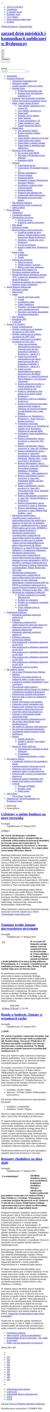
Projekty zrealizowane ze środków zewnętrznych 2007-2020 (27, 330)
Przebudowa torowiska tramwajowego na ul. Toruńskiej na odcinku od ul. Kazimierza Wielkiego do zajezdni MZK (33, 427)
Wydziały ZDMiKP (26, 786)
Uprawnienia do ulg (26, 165)
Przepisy (16, 163)
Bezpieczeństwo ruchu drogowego (27, 230)
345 (8, 1367)
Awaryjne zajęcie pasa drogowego (27, 711)
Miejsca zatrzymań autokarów (31, 267)
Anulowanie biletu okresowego (31, 195)
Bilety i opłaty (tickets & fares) (25, 103)
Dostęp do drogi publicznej (24, 746)
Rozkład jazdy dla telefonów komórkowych (30, 94)
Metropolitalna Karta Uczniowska (27, 205)
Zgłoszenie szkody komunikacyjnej (27, 704)
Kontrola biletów (25, 190)
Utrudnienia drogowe (21, 215)
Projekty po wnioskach (28, 600)
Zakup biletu (17, 128)
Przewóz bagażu (25, 175)
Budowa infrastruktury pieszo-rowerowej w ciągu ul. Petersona (32, 504)
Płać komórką (18, 317)
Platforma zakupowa (21, 637)
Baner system (18, 252)
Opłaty (15, 294)
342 (8, 1359)
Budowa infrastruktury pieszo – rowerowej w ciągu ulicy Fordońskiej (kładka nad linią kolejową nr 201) (31, 479)
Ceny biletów (12, 17)
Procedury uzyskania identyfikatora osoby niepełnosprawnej (33, 308)
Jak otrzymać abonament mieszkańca (28, 729)
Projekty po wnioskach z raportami (33, 602)
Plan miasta (17, 225)
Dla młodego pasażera (22, 202)
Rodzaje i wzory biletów (28, 116)
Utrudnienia (12, 9)
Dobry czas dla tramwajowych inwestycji (25, 1343)
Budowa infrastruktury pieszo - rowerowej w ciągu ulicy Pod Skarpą (31, 441)
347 (8, 1372)
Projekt (21, 257)
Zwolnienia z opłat (26, 302)
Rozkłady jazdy (13, 14)
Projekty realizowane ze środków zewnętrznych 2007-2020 (26, 335)
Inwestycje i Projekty (16, 324)
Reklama (16, 674)
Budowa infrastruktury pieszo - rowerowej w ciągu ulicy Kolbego (33, 447)
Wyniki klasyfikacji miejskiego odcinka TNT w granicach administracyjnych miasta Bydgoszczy (29, 277)
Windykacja (17, 734)
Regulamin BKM (25, 160)
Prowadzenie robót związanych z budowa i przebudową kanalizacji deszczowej (30, 690)
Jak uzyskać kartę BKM (28, 153)
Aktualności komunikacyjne (24, 81)
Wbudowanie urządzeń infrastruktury (28, 694)
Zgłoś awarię (23, 791)
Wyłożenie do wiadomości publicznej (28, 592)
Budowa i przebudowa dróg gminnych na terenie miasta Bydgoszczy (30, 393)
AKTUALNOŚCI (15, 7)
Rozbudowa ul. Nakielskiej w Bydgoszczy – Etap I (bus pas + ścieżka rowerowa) (32, 418)
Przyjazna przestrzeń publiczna (25, 272)
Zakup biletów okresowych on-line (33, 138)
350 (8, 1379)
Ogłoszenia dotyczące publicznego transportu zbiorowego (27, 628)
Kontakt (10, 22)
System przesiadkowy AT (29, 120)
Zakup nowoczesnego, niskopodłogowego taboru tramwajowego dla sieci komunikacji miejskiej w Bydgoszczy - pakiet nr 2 (29, 361)
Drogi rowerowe (25, 220)
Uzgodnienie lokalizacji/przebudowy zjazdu (31, 755)
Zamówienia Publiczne (17, 612)
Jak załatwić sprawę (15, 669)
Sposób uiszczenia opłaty (29, 297)
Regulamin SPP (19, 319)
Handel (15, 736)
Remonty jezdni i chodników (25, 284)
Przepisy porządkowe (27, 173)
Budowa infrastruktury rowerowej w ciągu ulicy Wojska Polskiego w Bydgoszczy (33, 498)
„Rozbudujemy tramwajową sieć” (16, 914)
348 (8, 1374)
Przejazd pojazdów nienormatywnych (28, 719)
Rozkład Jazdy (18, 88)
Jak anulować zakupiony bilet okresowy (29, 726)
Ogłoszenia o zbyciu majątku (25, 667)
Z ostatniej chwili (14, 12)
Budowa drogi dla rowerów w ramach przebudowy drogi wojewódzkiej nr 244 (31, 386)
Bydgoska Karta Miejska (23, 150)
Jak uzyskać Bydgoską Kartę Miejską (28, 672)
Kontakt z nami (24, 788)
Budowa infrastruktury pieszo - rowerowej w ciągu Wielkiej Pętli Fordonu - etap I (32, 510)
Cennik (21, 299)
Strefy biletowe (24, 118)
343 (8, 1362)
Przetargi (16, 620)
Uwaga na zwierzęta (27, 245)
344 (8, 1364)
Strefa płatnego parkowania (19, 19)
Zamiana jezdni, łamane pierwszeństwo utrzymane (19, 926)
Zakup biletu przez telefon (29, 140)
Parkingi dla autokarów (22, 260)
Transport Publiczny (15, 78)
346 (8, 1369)
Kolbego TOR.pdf (10, 1008)
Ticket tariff (23, 113)
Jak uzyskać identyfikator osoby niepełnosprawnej (26, 722)
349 (8, 1377)
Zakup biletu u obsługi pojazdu (31, 143)
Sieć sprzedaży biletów (28, 130)
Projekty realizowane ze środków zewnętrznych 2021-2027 (26, 340)
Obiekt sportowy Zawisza (29, 264)
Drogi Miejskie (13, 210)
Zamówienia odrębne (21, 639)
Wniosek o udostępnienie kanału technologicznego (26, 715)
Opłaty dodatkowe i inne (28, 123)
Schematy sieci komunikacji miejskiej (28, 98)
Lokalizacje (23, 255)
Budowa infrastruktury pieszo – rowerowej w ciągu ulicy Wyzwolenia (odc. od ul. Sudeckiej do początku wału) (33, 489)
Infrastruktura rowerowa (22, 217)
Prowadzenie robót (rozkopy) (25, 687)
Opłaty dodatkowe (26, 304)
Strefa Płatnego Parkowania (19, 287)
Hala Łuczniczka (25, 262)
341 (8, 1357)
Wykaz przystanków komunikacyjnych (29, 101)
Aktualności (12, 76)
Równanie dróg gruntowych (24, 269)
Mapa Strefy (17, 292)
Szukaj (4, 68)
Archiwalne (23, 605)
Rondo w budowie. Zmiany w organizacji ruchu (21, 1016)
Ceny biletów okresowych (29, 111)
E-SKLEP (16, 322)
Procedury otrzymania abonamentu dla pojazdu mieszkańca (33, 313)
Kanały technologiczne (22, 327)
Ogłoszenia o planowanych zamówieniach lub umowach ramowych (29, 623)
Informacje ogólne (20, 83)
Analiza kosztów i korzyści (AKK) (27, 86)
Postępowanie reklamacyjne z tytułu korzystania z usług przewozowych (28, 708)
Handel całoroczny (26, 739)
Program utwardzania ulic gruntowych (29, 282)
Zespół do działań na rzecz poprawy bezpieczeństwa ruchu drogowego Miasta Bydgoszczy (32, 235)
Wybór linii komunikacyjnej (30, 91)
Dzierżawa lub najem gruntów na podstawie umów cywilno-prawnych (28, 678)
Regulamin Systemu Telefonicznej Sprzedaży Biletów (33, 181)
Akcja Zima (12, 793)
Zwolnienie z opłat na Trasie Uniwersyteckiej (30, 186)
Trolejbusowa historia (16, 1333)
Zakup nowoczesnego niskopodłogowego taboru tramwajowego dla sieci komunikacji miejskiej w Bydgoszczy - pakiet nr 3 (29, 349)
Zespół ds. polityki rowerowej (31, 222)
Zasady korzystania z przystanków (27, 702)
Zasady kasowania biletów (29, 125)
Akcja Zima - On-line (21, 796)
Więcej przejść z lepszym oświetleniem (24, 1335)
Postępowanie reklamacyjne (30, 192)
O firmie (16, 783)
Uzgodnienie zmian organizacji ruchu (28, 731)
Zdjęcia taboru (18, 207)
